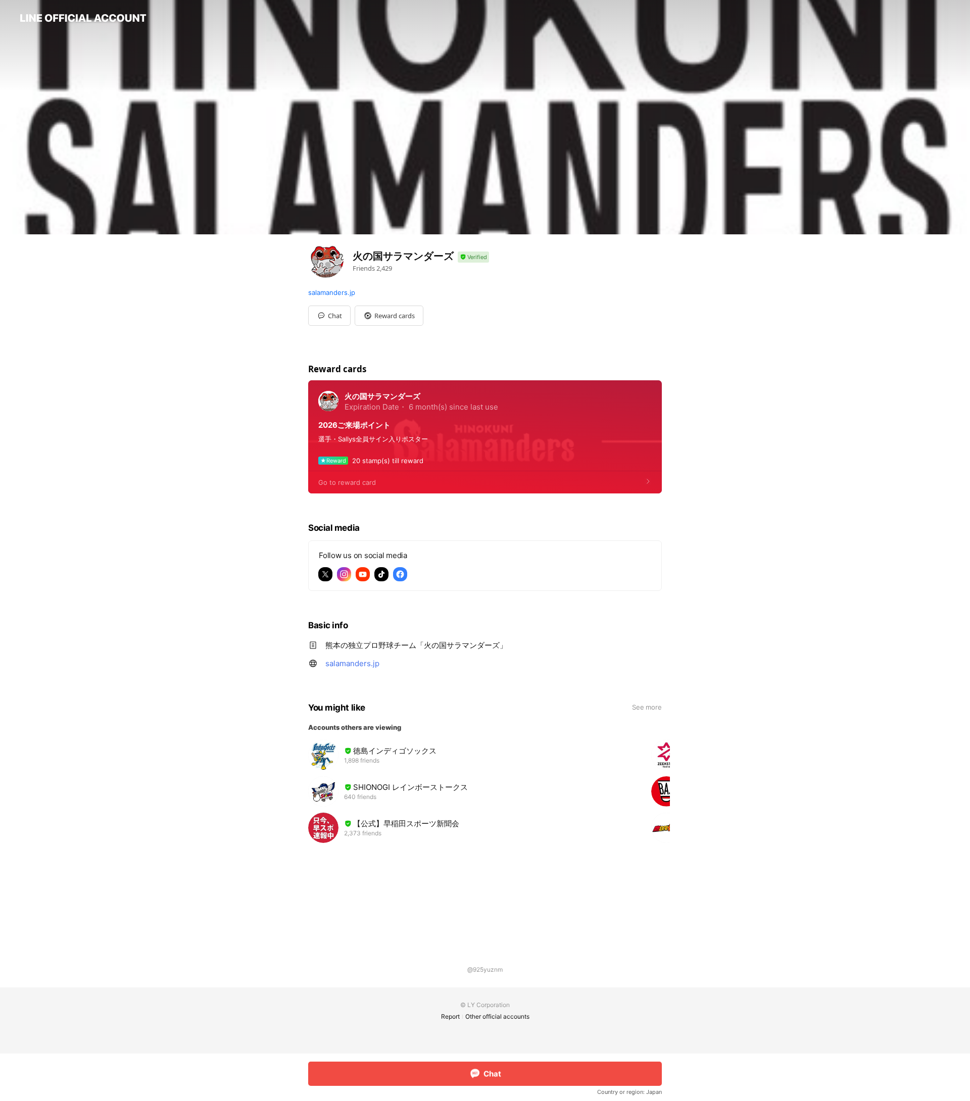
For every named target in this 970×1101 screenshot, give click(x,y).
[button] (389, 316)
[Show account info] (473, 257)
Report (450, 1016)
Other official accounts (497, 1016)
